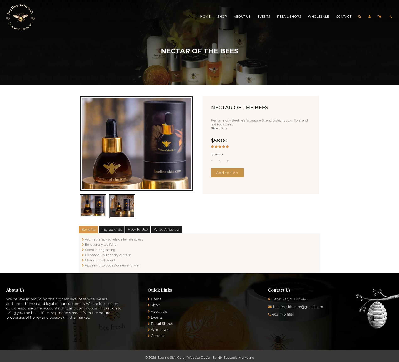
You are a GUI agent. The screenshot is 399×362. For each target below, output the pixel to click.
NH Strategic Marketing (235, 358)
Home (205, 16)
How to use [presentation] (138, 230)
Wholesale (318, 16)
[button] (220, 146)
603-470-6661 (283, 315)
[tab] (88, 229)
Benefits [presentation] (88, 230)
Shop (222, 16)
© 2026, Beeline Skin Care (165, 358)
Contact (343, 16)
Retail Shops (289, 16)
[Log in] (369, 16)
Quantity (217, 154)
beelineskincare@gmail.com (298, 307)
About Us (242, 16)
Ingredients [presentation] (111, 230)
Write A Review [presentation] (167, 230)
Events (263, 16)
